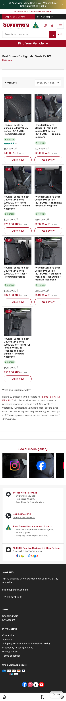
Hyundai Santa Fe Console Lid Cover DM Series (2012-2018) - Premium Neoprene (16, 129)
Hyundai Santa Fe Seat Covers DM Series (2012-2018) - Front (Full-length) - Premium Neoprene (17, 202)
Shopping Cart (10, 615)
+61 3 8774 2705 (21, 11)
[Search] (52, 34)
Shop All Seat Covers (15, 16)
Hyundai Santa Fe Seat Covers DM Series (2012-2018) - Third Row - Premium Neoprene (48, 201)
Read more (7, 60)
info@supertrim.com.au (41, 11)
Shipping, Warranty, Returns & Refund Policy (26, 643)
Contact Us (8, 635)
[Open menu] (60, 25)
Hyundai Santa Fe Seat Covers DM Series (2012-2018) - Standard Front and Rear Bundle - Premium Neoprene (48, 273)
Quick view (18, 159)
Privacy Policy (9, 651)
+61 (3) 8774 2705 (12, 597)
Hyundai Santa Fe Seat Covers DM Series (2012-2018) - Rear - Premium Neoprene (16, 272)
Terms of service (11, 655)
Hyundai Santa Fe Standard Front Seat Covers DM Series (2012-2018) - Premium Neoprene (47, 131)
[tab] (18, 17)
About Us (7, 639)
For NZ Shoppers (45, 16)
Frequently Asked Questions (17, 647)
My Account (8, 619)
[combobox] (29, 34)
